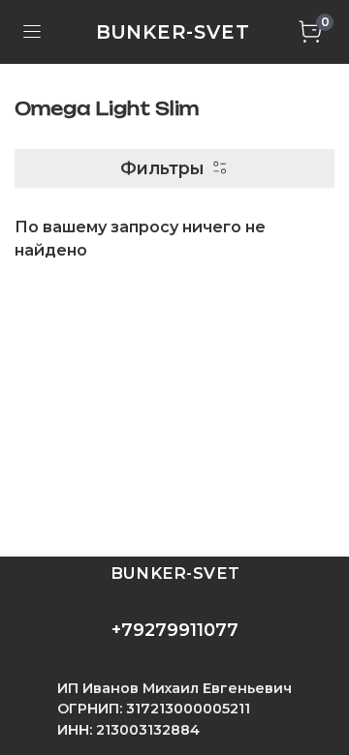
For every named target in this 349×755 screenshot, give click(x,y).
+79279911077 (174, 630)
